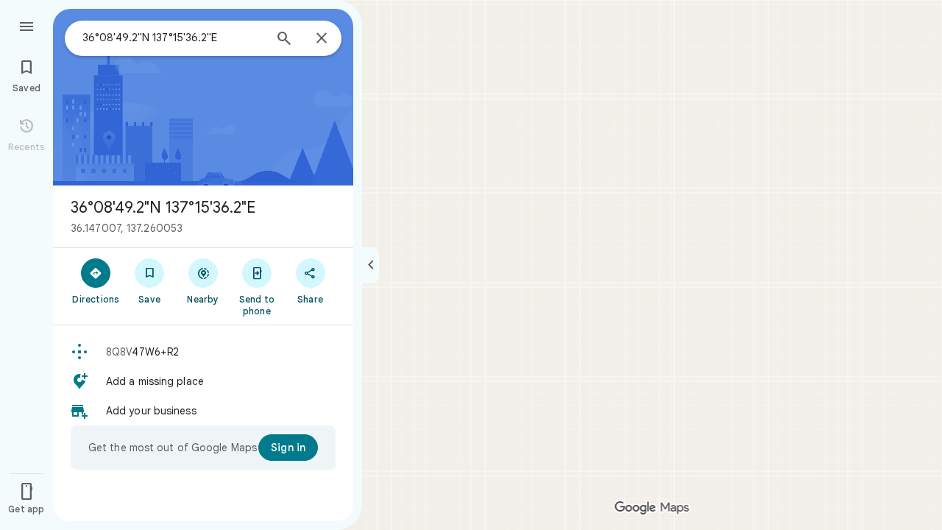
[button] (203, 352)
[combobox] (172, 37)
